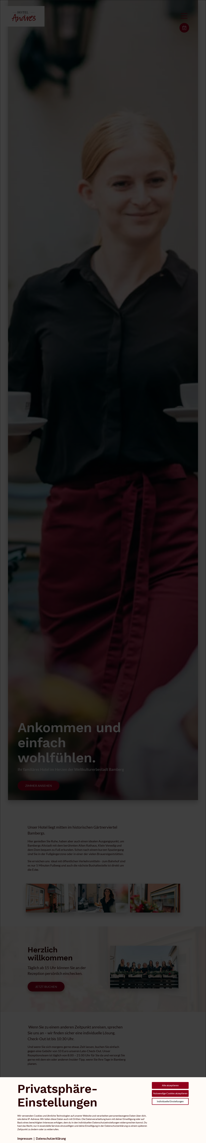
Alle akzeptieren (170, 1085)
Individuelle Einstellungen (170, 1101)
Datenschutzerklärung (51, 1138)
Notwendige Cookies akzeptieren (170, 1093)
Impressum (24, 1138)
